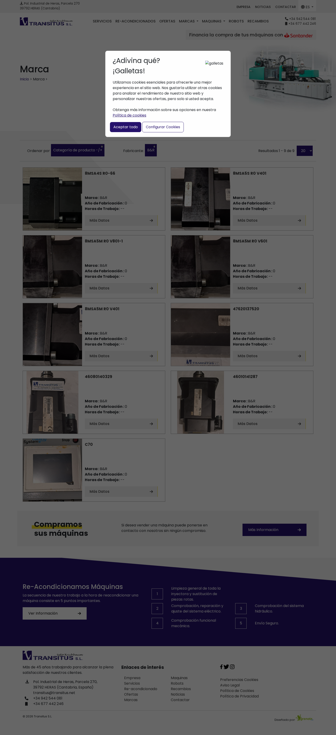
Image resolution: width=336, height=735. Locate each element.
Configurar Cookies (163, 127)
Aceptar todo (125, 127)
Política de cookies (129, 115)
